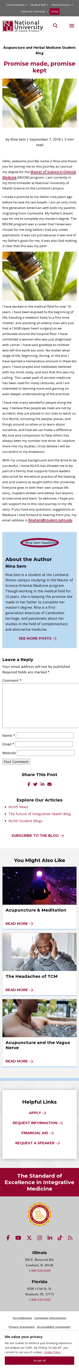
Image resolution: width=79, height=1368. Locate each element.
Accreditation (22, 1318)
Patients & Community (33, 11)
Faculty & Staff (37, 4)
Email (8, 744)
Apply (35, 1113)
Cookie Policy (52, 1352)
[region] (39, 1349)
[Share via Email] (49, 784)
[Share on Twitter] (35, 784)
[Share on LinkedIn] (42, 784)
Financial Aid (34, 1133)
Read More (17, 924)
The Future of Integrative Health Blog (39, 814)
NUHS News (18, 807)
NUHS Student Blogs (25, 821)
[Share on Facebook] (29, 784)
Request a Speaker (34, 1143)
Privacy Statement (22, 1327)
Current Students (15, 4)
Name (8, 735)
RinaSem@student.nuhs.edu (50, 520)
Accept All (40, 1360)
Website (9, 753)
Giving (54, 11)
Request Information (35, 1123)
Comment (11, 680)
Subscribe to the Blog (35, 836)
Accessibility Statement (54, 1327)
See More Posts (35, 638)
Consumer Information (50, 1318)
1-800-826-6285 (39, 1270)
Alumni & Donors (60, 4)
